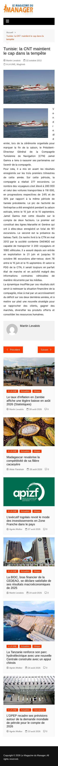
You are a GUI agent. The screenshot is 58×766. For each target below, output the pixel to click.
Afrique (37, 391)
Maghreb (21, 64)
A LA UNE (10, 64)
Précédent (15, 349)
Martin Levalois (13, 60)
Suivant (44, 349)
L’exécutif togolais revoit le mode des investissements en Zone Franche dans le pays (28, 521)
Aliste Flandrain (16, 469)
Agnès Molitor (15, 529)
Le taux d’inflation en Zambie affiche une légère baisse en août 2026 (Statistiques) (28, 400)
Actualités (25, 391)
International (39, 710)
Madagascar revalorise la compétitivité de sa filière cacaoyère (23, 460)
